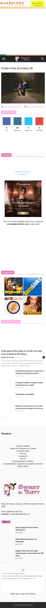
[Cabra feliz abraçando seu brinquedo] (7, 542)
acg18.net (23, 174)
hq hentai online (23, 451)
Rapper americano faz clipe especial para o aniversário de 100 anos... (29, 553)
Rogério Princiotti (7, 357)
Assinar (39, 118)
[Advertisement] (23, 31)
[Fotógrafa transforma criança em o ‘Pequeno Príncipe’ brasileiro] (7, 374)
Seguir (17, 118)
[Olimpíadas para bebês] (7, 397)
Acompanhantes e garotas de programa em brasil (23, 464)
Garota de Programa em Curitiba (23, 448)
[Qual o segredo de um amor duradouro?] (7, 530)
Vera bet (23, 453)
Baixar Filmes (23, 466)
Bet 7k (23, 458)
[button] (42, 58)
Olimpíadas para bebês (24, 394)
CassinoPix (23, 456)
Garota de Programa (23, 171)
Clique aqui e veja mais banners (23, 594)
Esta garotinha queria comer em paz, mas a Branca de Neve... (21, 352)
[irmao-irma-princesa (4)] (23, 103)
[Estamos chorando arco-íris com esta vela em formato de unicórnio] (7, 409)
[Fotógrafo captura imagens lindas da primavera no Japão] (7, 385)
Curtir (6, 118)
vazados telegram (23, 446)
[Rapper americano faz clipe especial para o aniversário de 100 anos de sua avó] (7, 554)
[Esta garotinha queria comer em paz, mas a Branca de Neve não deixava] (23, 337)
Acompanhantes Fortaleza (23, 461)
